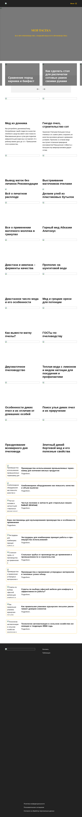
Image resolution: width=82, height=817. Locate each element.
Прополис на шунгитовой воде (54, 266)
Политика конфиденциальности (34, 804)
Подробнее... (26, 474)
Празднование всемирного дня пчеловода (16, 448)
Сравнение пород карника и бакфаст (21, 79)
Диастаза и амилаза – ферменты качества (20, 266)
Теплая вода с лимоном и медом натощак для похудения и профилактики (59, 371)
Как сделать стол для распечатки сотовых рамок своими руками (58, 76)
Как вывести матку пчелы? (18, 334)
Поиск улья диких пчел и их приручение (58, 409)
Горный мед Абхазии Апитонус (57, 229)
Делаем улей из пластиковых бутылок (58, 195)
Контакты (45, 649)
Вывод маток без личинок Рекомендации (21, 182)
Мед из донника (16, 123)
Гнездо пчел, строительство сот (55, 124)
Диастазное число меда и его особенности (21, 300)
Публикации (46, 653)
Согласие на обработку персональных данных (39, 811)
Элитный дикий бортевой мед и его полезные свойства (56, 448)
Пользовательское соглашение (34, 807)
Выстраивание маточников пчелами (57, 182)
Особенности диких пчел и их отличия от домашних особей (19, 411)
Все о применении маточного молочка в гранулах (20, 231)
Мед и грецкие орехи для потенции (57, 300)
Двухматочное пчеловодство (15, 368)
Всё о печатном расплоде (16, 195)
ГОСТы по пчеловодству (52, 334)
